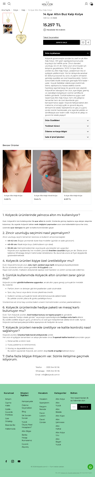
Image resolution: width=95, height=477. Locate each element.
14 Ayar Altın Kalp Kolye (13, 196)
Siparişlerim (44, 403)
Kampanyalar (27, 401)
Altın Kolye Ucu (60, 433)
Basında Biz (10, 425)
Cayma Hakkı (8, 404)
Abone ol (84, 407)
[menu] (4, 3)
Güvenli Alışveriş (25, 445)
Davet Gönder (42, 420)
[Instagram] (12, 461)
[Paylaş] (88, 42)
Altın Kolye (60, 399)
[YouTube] (19, 461)
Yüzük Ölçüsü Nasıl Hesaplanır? (27, 425)
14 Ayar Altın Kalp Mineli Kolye (45, 196)
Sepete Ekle (61, 42)
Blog (24, 412)
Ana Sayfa (5, 10)
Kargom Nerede (43, 407)
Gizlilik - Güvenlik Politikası (9, 412)
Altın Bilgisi (26, 431)
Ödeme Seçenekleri (27, 406)
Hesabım (43, 399)
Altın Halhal (58, 427)
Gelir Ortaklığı (8, 419)
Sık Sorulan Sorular (26, 416)
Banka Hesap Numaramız (27, 438)
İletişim (8, 399)
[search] (9, 3)
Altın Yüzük (58, 404)
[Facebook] (6, 461)
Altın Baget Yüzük (58, 442)
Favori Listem (42, 414)
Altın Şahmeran (60, 420)
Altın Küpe (60, 416)
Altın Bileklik (59, 410)
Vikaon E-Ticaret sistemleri (70, 473)
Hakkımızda (10, 429)
